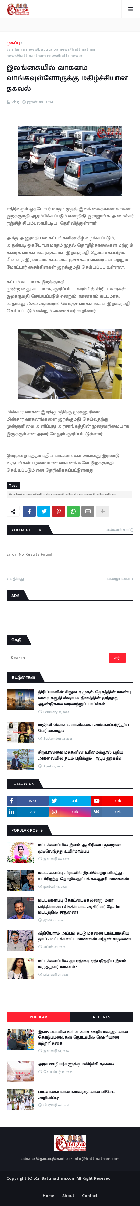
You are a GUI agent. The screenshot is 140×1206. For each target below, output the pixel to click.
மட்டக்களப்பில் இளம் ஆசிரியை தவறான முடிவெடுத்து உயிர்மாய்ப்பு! (79, 848)
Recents (101, 1016)
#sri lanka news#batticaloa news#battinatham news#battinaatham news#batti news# (51, 53)
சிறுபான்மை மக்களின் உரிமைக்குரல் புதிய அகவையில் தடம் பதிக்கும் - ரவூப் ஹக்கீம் (80, 755)
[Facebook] (29, 511)
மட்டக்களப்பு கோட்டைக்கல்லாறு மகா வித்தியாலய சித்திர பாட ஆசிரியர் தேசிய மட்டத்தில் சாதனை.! (79, 906)
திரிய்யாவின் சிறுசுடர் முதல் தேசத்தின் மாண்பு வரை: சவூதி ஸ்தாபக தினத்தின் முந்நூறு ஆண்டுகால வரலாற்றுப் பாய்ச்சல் (84, 698)
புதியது (17, 579)
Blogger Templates (70, 1184)
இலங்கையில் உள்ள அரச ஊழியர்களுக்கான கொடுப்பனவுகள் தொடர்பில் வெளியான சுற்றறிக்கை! (83, 1038)
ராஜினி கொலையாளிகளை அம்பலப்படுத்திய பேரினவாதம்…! (83, 727)
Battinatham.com (58, 1178)
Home (48, 1196)
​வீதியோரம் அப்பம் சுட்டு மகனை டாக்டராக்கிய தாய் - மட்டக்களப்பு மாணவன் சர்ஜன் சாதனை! (84, 936)
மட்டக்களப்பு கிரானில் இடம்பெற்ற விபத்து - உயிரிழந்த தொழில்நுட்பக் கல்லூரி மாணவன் (83, 875)
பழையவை (118, 579)
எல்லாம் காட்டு (119, 529)
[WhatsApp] (73, 511)
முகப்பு (13, 43)
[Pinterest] (58, 511)
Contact (90, 1196)
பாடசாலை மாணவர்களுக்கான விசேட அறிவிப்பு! (76, 1095)
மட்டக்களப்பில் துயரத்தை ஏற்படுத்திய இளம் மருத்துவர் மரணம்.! (82, 964)
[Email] (87, 511)
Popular (38, 1016)
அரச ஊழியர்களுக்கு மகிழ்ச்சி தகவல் (76, 1064)
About (68, 1196)
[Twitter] (43, 511)
